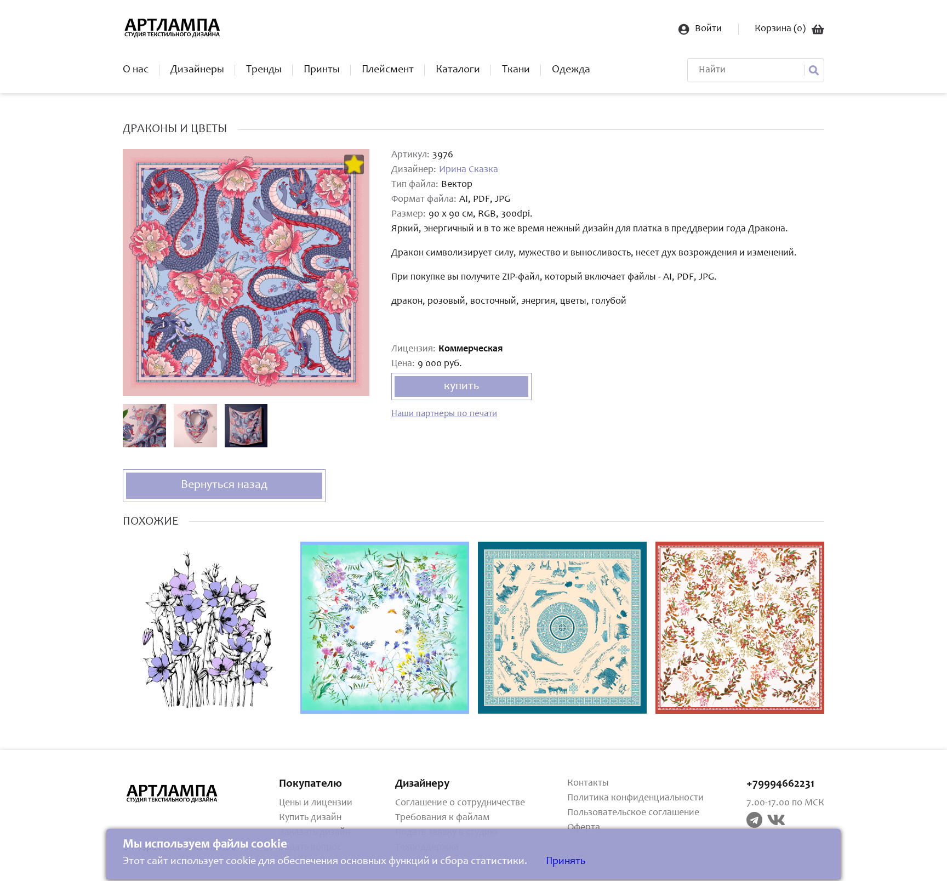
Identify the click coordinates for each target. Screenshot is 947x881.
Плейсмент (388, 70)
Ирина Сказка (468, 170)
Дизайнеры (197, 70)
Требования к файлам (442, 818)
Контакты (588, 783)
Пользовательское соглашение (633, 813)
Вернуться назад (224, 485)
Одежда (571, 70)
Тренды (264, 70)
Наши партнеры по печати (444, 414)
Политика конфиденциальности (635, 798)
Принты (322, 70)
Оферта (583, 828)
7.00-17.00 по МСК (785, 803)
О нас (136, 70)
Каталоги (458, 70)
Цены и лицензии (315, 803)
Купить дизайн (310, 818)
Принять (565, 861)
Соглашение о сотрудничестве (460, 803)
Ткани (516, 70)
